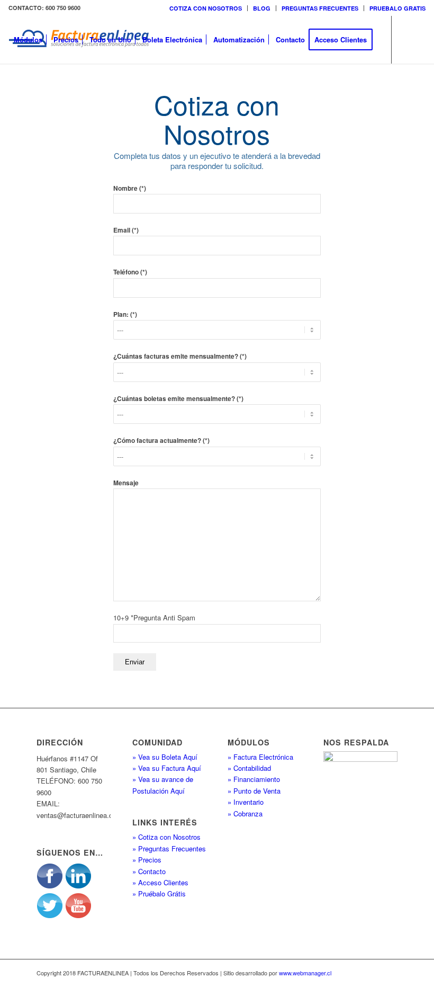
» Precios (146, 860)
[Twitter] (12, 87)
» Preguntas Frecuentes (169, 848)
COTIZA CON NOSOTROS (205, 8)
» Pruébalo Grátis (159, 893)
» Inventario (246, 802)
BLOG (261, 8)
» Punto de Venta (254, 791)
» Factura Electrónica (260, 757)
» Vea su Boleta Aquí (164, 757)
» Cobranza (245, 813)
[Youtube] (59, 87)
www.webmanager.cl (305, 972)
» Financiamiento (254, 779)
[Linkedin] (43, 87)
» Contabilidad (249, 768)
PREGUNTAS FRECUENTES (320, 8)
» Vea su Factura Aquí (166, 768)
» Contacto (149, 871)
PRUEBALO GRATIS (397, 8)
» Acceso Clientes (160, 882)
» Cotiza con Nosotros (166, 837)
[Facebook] (27, 87)
